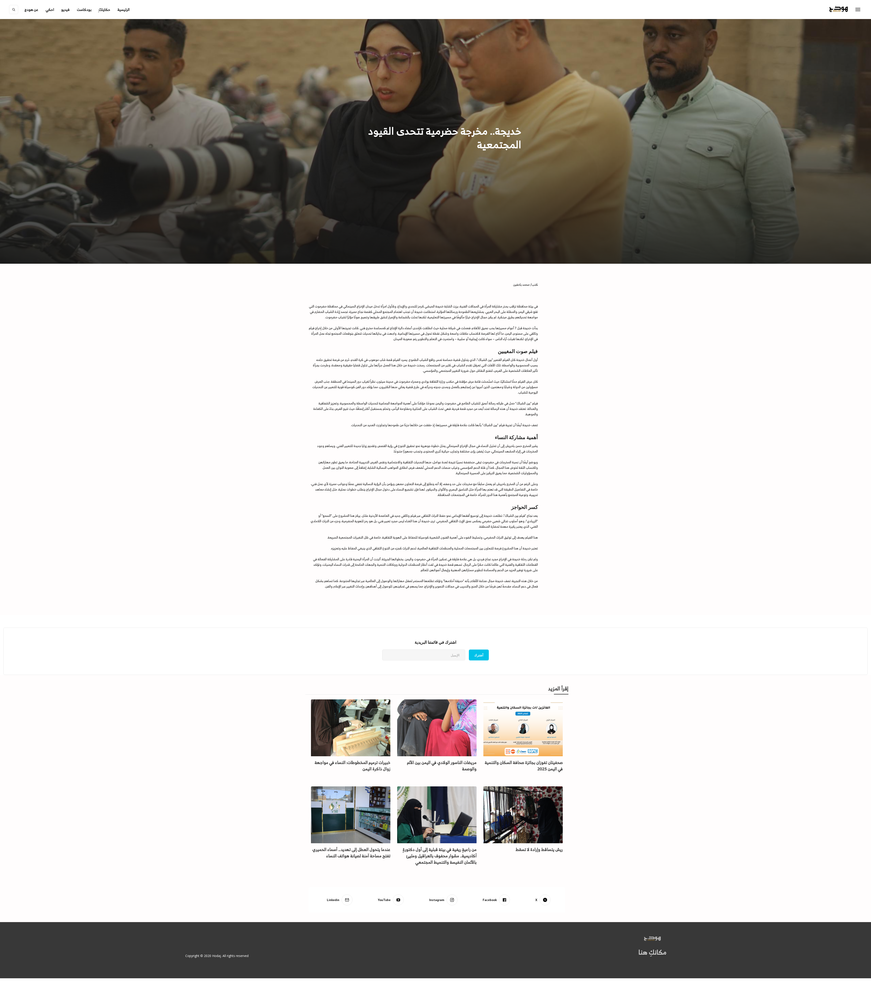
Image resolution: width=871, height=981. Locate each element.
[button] (31, 9)
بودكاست (84, 9)
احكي (50, 9)
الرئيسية (123, 9)
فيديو (65, 9)
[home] (848, 9)
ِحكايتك (104, 9)
